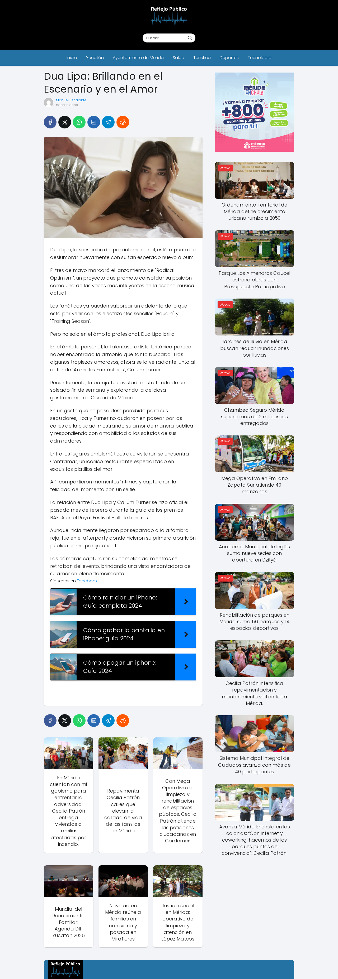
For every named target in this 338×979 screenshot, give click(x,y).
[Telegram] (108, 122)
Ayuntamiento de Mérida (138, 58)
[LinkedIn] (93, 122)
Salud (178, 58)
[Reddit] (122, 122)
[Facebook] (50, 122)
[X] (64, 122)
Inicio (72, 58)
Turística (202, 58)
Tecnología (259, 58)
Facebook (87, 581)
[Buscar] (189, 37)
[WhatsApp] (79, 122)
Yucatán (95, 58)
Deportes (229, 58)
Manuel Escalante (71, 100)
